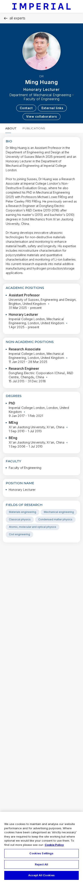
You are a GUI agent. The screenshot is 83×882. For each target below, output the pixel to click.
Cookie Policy (54, 844)
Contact (26, 108)
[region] (41, 847)
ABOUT (10, 128)
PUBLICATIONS (34, 128)
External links (52, 108)
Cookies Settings (41, 853)
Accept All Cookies (41, 875)
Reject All (41, 864)
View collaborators (41, 116)
